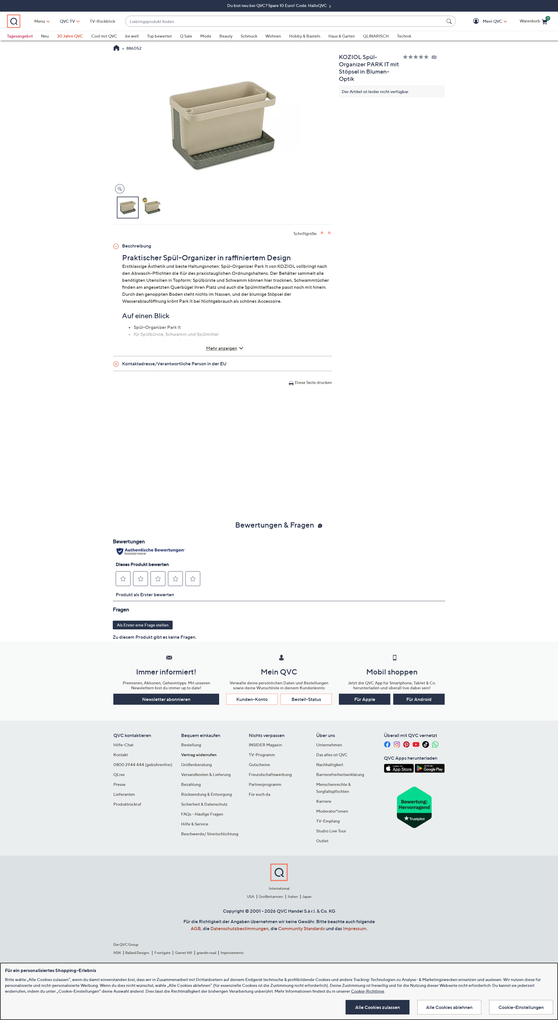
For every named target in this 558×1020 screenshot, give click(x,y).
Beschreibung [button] (136, 246)
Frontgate (162, 952)
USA (250, 896)
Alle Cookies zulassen (377, 1007)
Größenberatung (196, 764)
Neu (45, 35)
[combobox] (285, 21)
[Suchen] (449, 21)
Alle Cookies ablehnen (449, 1007)
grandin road (206, 952)
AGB (196, 928)
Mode (205, 35)
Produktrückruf (127, 804)
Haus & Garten (341, 35)
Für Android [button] (419, 699)
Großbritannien (271, 896)
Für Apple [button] (364, 699)
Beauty (226, 35)
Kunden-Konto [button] (252, 699)
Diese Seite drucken (313, 382)
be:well (132, 35)
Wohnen (273, 35)
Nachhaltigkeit (329, 764)
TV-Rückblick (102, 21)
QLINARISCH (376, 35)
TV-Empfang (328, 820)
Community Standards (301, 928)
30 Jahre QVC (70, 35)
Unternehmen (329, 744)
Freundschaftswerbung (270, 774)
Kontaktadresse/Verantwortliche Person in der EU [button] (174, 363)
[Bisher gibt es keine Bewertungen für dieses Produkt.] (417, 57)
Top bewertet (159, 35)
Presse (119, 784)
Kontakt (120, 754)
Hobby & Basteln (304, 35)
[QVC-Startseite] (116, 48)
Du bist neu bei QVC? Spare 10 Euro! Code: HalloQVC (277, 5)
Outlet (322, 840)
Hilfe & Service (194, 823)
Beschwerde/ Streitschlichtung (209, 833)
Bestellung (191, 744)
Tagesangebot (20, 35)
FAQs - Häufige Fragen (202, 813)
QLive (119, 774)
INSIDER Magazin (265, 744)
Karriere (323, 801)
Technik (404, 35)
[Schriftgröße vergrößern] (322, 233)
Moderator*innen (332, 811)
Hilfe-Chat (123, 744)
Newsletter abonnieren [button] (166, 699)
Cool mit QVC (104, 35)
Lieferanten (124, 794)
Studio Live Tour (331, 830)
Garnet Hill (183, 952)
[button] (484, 21)
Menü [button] (39, 21)
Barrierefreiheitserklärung (340, 774)
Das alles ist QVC (332, 754)
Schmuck (249, 35)
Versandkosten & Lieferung (206, 774)
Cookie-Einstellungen (521, 1007)
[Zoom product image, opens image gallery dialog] (118, 189)
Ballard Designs (137, 952)
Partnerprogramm (265, 784)
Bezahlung (191, 784)
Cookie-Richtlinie (367, 991)
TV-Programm (262, 754)
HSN (117, 952)
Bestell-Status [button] (306, 699)
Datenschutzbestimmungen (239, 928)
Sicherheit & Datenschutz (204, 804)
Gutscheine (259, 764)
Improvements (232, 952)
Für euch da (259, 794)
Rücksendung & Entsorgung (206, 794)
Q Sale (186, 35)
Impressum (354, 928)
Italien (293, 896)
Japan (307, 896)
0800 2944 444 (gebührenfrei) (142, 764)
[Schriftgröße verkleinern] (330, 233)
